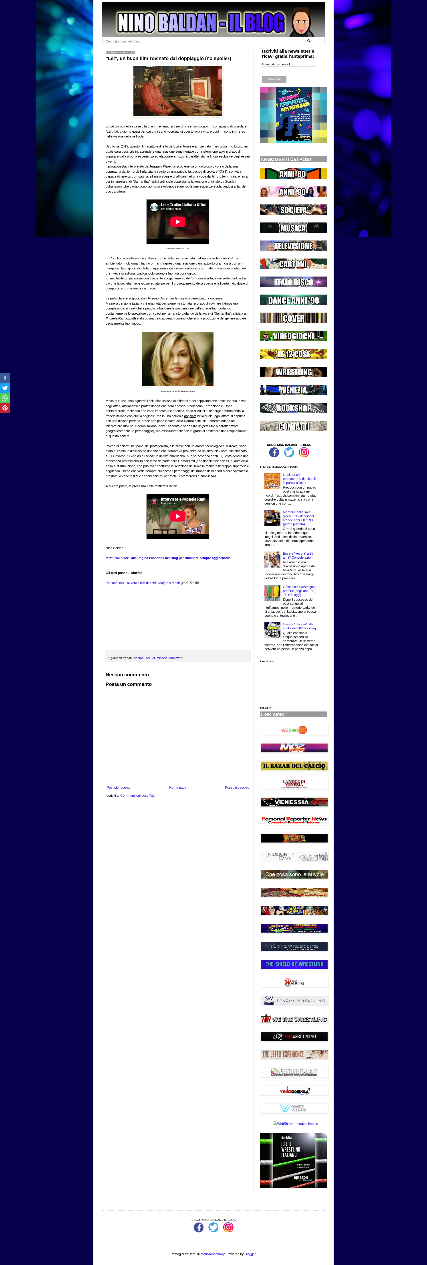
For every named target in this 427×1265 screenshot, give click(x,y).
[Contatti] (293, 430)
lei (153, 658)
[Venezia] (293, 394)
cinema (138, 658)
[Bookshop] (293, 412)
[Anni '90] (293, 196)
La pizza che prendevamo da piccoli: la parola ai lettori (299, 479)
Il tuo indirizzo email (276, 64)
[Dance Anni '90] (293, 304)
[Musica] (293, 232)
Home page (177, 787)
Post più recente (118, 787)
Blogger (250, 1254)
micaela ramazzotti (170, 658)
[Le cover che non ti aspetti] (293, 322)
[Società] (293, 214)
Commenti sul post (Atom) (139, 795)
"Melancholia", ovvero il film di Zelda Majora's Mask (143, 583)
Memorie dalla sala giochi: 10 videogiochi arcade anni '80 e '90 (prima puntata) (298, 518)
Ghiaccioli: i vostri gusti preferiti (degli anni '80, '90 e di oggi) (299, 591)
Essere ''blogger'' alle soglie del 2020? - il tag (299, 626)
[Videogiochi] (293, 340)
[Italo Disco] (293, 286)
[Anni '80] (293, 178)
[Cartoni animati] (293, 268)
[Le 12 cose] (293, 358)
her (147, 658)
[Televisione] (293, 250)
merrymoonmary (212, 1254)
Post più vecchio (237, 787)
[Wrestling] (293, 376)
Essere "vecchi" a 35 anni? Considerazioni (298, 555)
